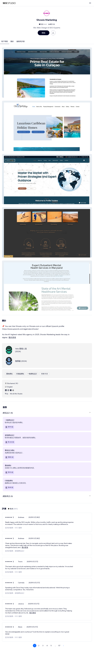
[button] (47, 72)
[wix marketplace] (9, 3)
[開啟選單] (90, 3)
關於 (12, 41)
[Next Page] (63, 645)
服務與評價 (21, 41)
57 (59, 646)
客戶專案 (4, 41)
